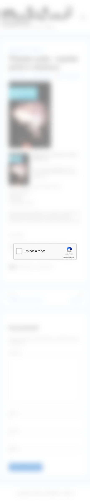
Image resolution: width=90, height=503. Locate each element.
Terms (71, 258)
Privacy (65, 258)
